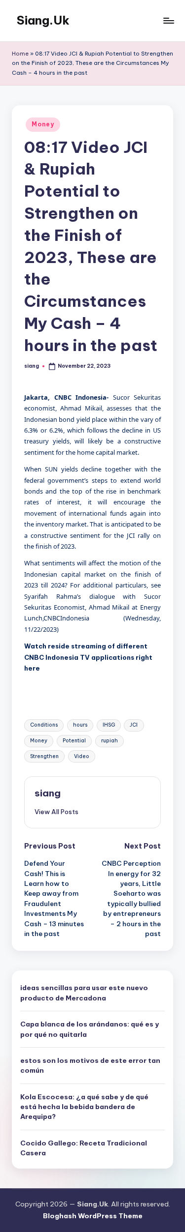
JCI (134, 725)
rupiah (109, 740)
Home (20, 53)
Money (43, 124)
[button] (56, 812)
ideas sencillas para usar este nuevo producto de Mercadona (84, 992)
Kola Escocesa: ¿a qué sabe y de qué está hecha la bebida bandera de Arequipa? (84, 1106)
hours (80, 725)
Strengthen (44, 756)
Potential (74, 740)
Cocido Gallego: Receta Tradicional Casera (83, 1148)
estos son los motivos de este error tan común (90, 1065)
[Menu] (168, 20)
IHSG (109, 725)
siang (48, 793)
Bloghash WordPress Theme (93, 1215)
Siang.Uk (43, 20)
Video (81, 756)
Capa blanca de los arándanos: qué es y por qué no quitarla (89, 1029)
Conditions (44, 725)
